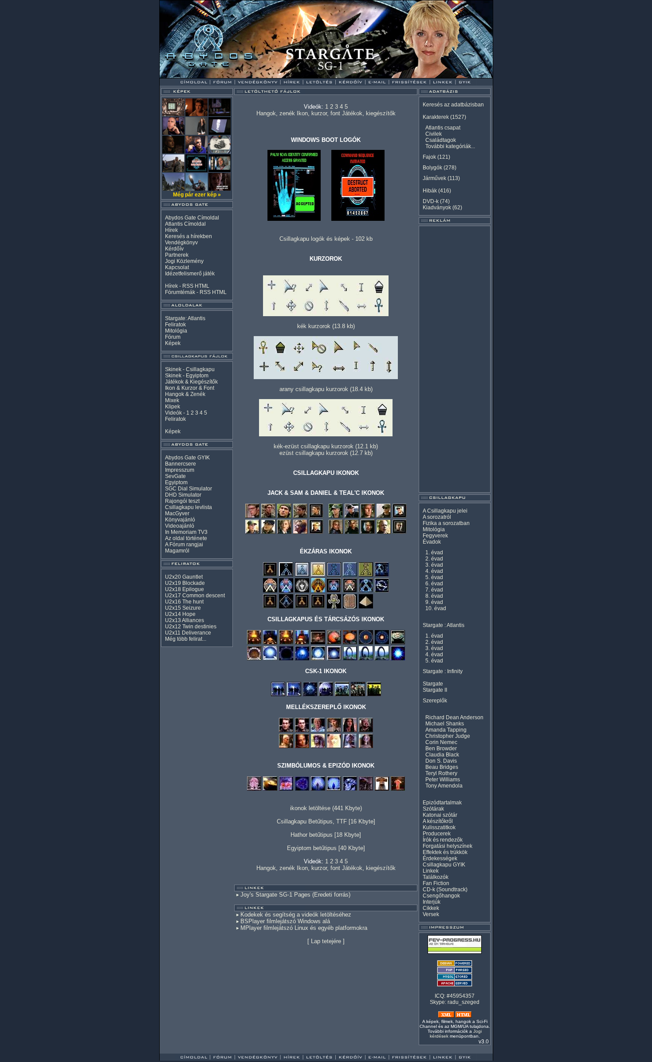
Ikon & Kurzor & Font (189, 388)
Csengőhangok (441, 896)
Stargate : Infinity (443, 671)
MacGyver (177, 513)
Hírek (171, 230)
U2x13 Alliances (184, 620)
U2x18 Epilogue (184, 589)
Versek (431, 914)
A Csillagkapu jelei (445, 511)
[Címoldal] (217, 76)
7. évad (434, 590)
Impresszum (179, 470)
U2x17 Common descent (195, 595)
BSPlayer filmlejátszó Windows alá (285, 921)
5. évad (434, 577)
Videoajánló (179, 526)
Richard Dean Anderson (454, 717)
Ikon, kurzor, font (318, 113)
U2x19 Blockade (185, 583)
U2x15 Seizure (183, 608)
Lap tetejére (326, 941)
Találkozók (435, 877)
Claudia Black (442, 755)
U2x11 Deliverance (188, 633)
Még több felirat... (185, 639)
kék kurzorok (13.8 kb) (326, 326)
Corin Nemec (441, 742)
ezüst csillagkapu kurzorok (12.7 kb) (326, 453)
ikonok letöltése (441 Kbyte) (326, 808)
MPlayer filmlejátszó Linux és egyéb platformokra (303, 928)
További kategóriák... (450, 146)
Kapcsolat (177, 267)
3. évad (434, 565)
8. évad (434, 596)
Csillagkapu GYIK (444, 865)
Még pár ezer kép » (197, 195)
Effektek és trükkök (445, 852)
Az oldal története (186, 538)
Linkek (431, 871)
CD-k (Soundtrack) (445, 889)
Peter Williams (442, 779)
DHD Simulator (183, 495)
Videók (173, 413)
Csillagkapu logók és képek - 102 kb (326, 238)
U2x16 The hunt (184, 602)
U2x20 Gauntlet (184, 577)
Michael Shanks (444, 724)
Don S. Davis (441, 761)
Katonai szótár (440, 815)
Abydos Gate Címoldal (192, 218)
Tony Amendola (444, 786)
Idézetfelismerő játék (190, 273)
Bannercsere (180, 464)
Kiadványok (437, 207)
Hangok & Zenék (185, 394)
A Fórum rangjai (184, 544)
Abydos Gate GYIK (187, 458)
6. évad (434, 583)
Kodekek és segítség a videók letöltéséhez (295, 914)
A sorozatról (437, 517)
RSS (187, 286)
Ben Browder (441, 748)
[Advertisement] (454, 359)
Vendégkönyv (181, 242)
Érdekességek (440, 858)
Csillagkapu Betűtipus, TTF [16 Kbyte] (326, 821)
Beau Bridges (441, 767)
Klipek (172, 407)
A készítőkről (438, 821)
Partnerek (177, 255)
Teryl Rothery (441, 773)
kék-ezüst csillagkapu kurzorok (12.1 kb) (326, 446)
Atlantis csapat (442, 128)
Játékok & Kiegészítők (191, 382)
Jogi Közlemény (184, 261)
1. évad (434, 552)
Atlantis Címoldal (185, 224)
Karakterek (436, 117)
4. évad (434, 571)
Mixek (172, 400)
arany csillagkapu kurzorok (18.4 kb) (326, 389)
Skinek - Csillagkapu (190, 369)
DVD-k (431, 201)
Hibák (430, 191)
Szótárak (433, 809)
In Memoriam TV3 (186, 532)
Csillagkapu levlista (188, 507)
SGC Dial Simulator (188, 489)
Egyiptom (176, 482)
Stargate (433, 684)
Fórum (173, 337)
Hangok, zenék (275, 113)
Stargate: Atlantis (185, 318)
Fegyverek (435, 536)
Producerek (437, 834)
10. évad (435, 608)
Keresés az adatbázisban (453, 105)
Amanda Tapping (446, 730)
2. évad (434, 559)
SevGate (175, 476)
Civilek (433, 134)
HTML (202, 286)
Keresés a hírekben (188, 236)
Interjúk (431, 902)
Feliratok (175, 324)
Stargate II (435, 690)
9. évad (434, 602)
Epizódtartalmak (442, 802)
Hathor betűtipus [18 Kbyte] (326, 834)
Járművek (434, 178)
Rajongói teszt (182, 501)
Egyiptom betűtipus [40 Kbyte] (326, 848)
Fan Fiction (436, 883)
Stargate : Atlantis (443, 625)
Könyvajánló (180, 520)
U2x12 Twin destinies (190, 626)
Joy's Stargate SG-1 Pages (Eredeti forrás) (295, 894)
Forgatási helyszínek (447, 846)
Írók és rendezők (443, 840)
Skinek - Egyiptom (186, 375)
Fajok (429, 157)
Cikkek (431, 908)
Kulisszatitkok (439, 827)
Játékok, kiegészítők (369, 113)
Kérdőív (174, 249)
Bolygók (432, 168)
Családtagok (440, 140)
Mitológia (176, 331)
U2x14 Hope (180, 614)
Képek (173, 343)
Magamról (177, 551)
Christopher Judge (447, 736)
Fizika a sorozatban (446, 523)
